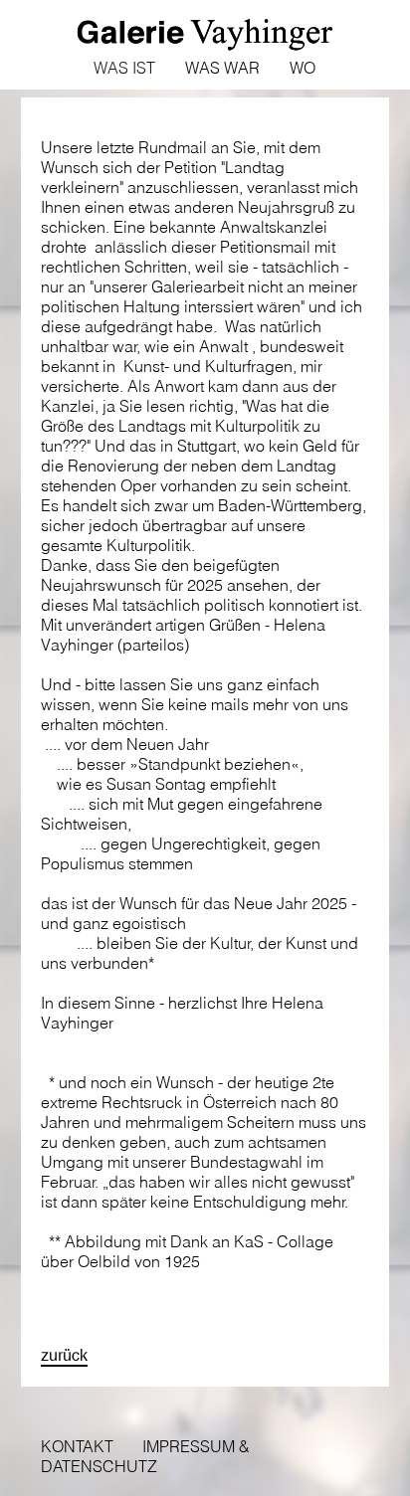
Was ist (124, 68)
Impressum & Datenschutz (145, 1456)
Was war (222, 68)
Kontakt (77, 1446)
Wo (302, 68)
